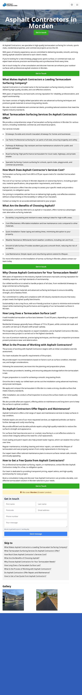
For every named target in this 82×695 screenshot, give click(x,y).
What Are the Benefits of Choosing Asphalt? (21, 558)
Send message (36, 534)
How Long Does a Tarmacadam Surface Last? (22, 565)
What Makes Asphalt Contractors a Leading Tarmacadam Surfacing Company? (35, 547)
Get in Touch (41, 73)
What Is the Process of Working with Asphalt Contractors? (27, 569)
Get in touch (41, 32)
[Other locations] (72, 5)
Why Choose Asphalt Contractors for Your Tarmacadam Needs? (29, 561)
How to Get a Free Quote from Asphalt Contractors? (25, 576)
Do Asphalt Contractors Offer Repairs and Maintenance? (27, 572)
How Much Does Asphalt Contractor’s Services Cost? (25, 554)
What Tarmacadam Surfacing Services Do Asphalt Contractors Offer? (32, 551)
